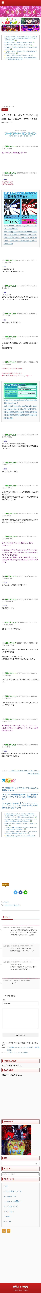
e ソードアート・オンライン (11, 905)
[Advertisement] (20, 82)
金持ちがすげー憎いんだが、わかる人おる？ (18, 44)
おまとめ (7, 1221)
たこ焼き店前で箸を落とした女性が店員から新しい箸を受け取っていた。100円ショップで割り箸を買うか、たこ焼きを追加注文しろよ (21, 38)
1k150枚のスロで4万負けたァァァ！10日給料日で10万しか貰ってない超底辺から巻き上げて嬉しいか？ (21, 820)
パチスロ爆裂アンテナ (12, 1191)
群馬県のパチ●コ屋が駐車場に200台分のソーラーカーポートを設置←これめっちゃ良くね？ (21, 828)
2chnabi (7, 1216)
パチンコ (6, 902)
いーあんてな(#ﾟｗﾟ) (12, 1201)
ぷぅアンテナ (9, 1211)
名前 (3, 1000)
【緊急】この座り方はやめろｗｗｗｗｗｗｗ (18, 55)
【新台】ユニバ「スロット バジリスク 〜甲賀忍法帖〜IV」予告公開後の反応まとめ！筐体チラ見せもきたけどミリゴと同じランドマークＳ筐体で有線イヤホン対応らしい (21, 815)
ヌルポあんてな (10, 1196)
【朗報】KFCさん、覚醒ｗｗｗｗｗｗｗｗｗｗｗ (19, 42)
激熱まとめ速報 (20, 1286)
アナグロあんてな (11, 1206)
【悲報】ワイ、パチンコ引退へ (17, 1052)
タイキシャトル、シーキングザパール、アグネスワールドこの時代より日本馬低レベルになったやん (21, 832)
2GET (6, 1186)
